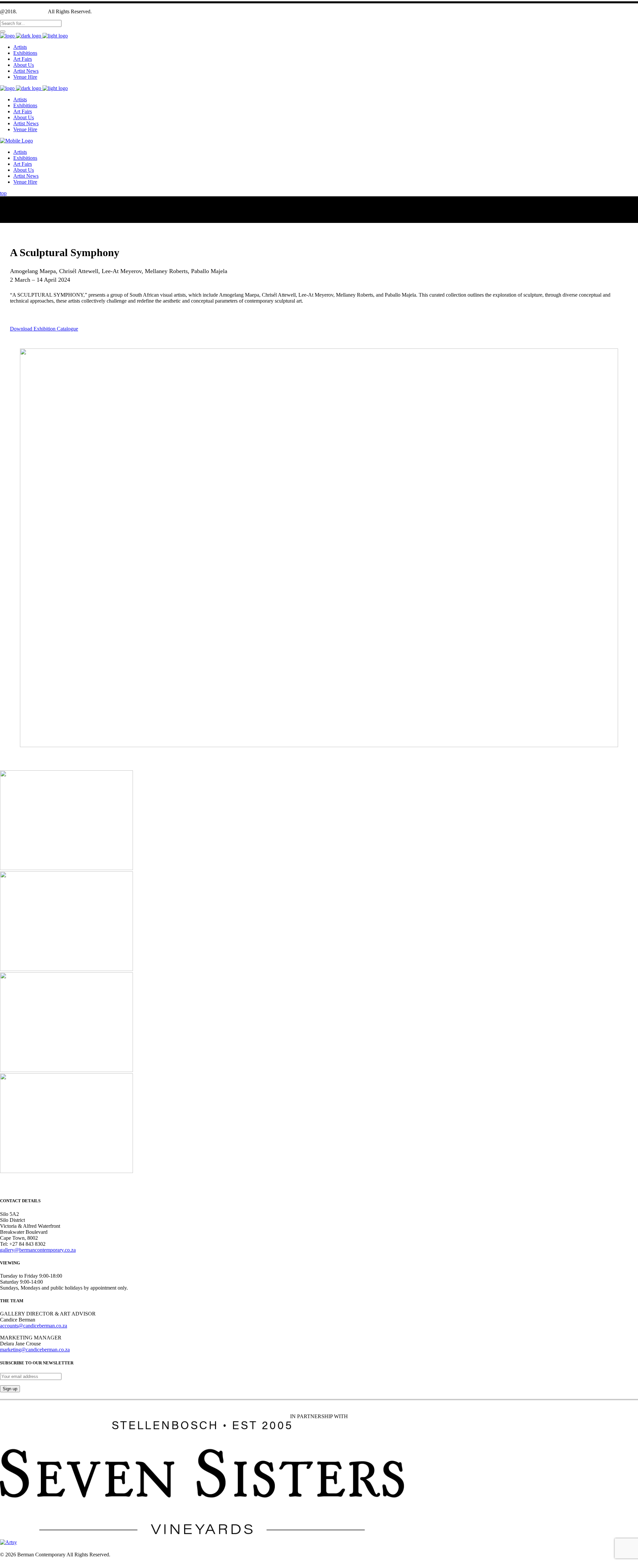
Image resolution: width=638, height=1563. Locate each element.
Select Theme (32, 11)
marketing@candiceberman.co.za (35, 1349)
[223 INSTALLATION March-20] (66, 868)
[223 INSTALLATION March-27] (66, 1070)
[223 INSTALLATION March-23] (66, 1171)
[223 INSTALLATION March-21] (66, 969)
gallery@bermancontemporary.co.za (38, 1250)
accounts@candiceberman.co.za (33, 1325)
